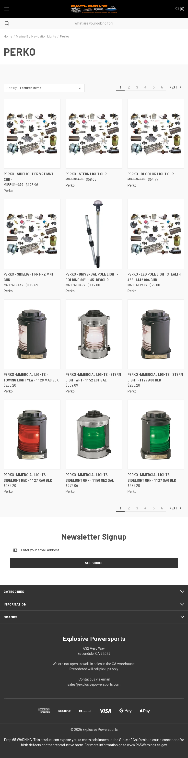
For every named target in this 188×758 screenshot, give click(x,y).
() (181, 9)
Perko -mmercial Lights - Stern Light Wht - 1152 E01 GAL (93, 377)
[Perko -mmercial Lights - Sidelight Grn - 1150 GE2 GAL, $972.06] (94, 434)
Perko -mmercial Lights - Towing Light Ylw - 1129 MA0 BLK (31, 377)
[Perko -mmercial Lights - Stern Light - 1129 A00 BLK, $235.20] (156, 334)
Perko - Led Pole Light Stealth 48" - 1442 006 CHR (154, 277)
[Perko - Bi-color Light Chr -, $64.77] (156, 134)
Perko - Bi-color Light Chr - (152, 174)
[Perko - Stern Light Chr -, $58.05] (94, 134)
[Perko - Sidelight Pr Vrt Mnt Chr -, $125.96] (32, 134)
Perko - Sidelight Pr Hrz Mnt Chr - (29, 277)
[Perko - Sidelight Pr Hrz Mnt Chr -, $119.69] (32, 234)
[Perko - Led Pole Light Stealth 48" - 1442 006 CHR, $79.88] (156, 234)
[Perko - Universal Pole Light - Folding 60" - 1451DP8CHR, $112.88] (94, 234)
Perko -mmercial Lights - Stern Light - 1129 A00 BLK (155, 377)
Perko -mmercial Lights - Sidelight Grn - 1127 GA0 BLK (152, 478)
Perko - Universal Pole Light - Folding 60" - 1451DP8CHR (92, 277)
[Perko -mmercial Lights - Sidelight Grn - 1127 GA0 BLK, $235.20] (156, 434)
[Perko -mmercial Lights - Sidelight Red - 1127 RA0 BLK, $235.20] (32, 434)
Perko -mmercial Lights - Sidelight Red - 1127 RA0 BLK (28, 478)
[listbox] (51, 88)
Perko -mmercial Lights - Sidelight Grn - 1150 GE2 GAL (90, 478)
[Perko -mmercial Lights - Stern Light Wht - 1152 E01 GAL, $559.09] (94, 334)
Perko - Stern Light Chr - (87, 174)
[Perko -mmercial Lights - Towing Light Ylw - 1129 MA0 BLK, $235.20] (32, 334)
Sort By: (12, 88)
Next (173, 87)
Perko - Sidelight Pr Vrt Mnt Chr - (28, 177)
